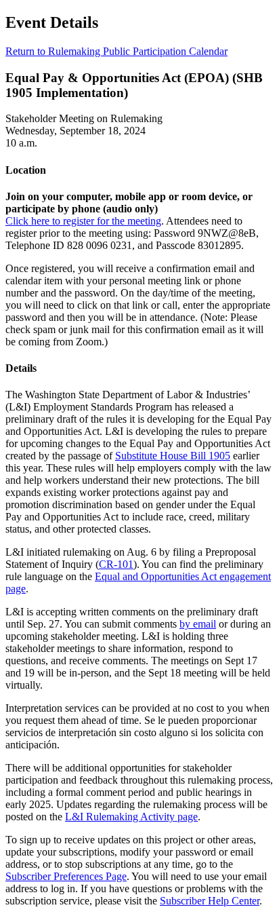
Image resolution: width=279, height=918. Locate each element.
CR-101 (116, 564)
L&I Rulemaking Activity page (131, 816)
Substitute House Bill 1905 (172, 455)
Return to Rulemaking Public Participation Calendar (116, 51)
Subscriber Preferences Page (66, 876)
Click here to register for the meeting (83, 221)
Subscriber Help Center (209, 900)
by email (197, 624)
